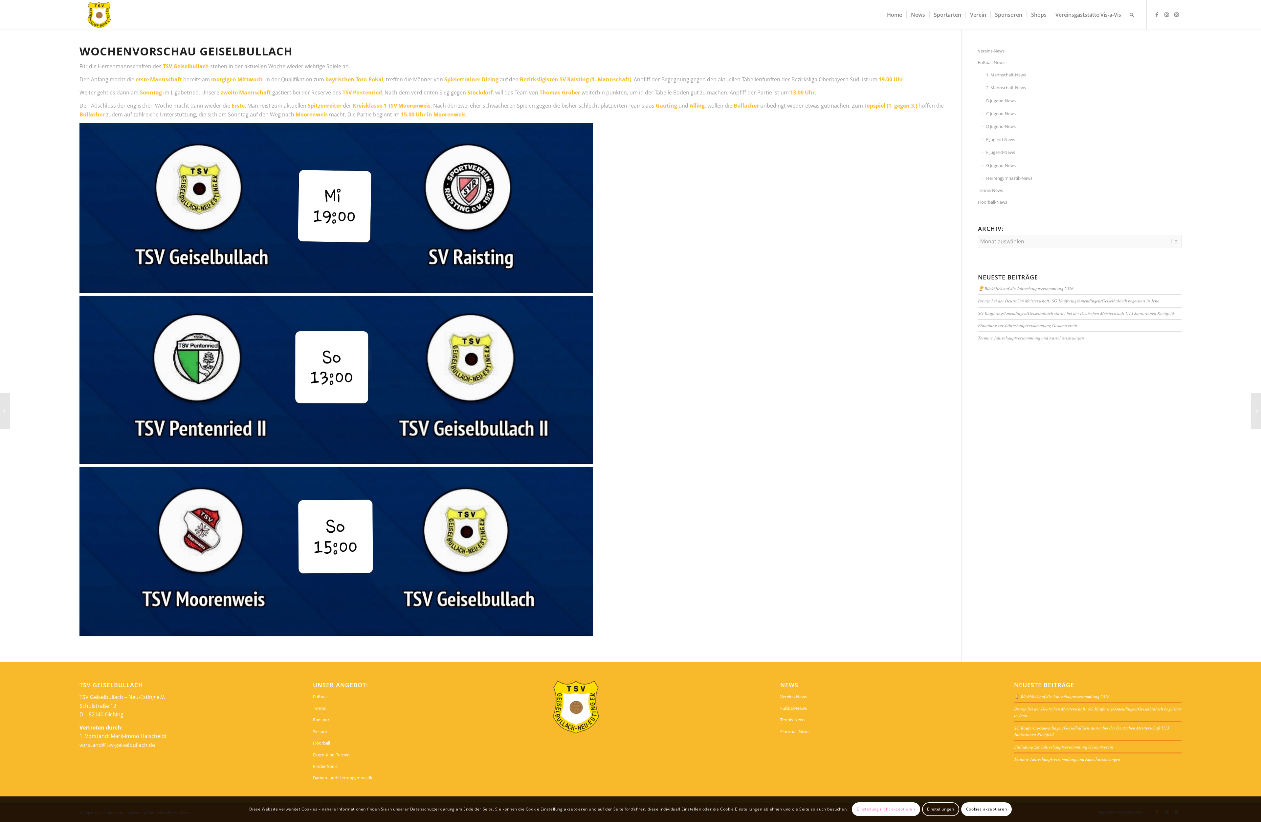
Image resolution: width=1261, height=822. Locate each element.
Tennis (319, 708)
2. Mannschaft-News (1006, 88)
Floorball (321, 743)
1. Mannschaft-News (1006, 75)
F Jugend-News (1000, 152)
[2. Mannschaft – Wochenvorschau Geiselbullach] (5, 411)
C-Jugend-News (1001, 113)
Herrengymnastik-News (1009, 178)
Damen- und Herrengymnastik (342, 778)
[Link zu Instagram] (1167, 14)
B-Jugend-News (1001, 101)
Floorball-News (992, 202)
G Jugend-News (1001, 165)
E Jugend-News (1000, 139)
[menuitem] (894, 15)
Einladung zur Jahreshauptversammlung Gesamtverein (1027, 325)
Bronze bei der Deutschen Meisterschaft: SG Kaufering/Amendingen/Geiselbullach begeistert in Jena (1069, 301)
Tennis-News (990, 190)
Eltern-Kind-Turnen (331, 755)
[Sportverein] (99, 15)
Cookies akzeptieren (986, 809)
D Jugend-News (1001, 126)
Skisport (321, 731)
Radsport (322, 720)
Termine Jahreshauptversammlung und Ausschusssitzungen (1031, 338)
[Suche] (1131, 15)
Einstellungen (940, 809)
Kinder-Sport (325, 766)
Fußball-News (991, 62)
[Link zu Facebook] (1157, 14)
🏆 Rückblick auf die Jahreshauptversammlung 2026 (1025, 288)
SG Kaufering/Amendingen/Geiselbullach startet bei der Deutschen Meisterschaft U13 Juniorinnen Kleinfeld (1076, 313)
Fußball (320, 697)
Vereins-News (991, 51)
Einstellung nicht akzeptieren (886, 809)
